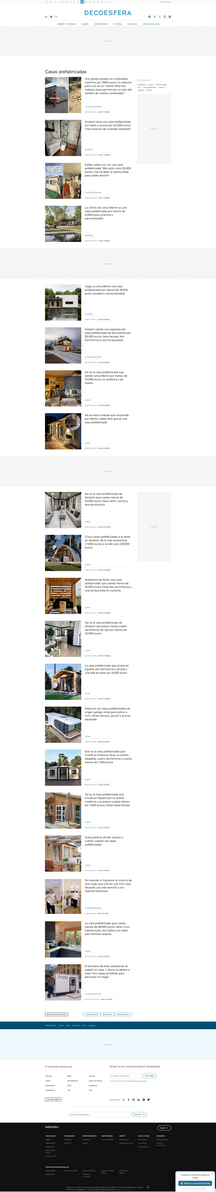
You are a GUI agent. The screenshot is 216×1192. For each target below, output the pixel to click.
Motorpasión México (124, 1172)
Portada (108, 1014)
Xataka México (51, 1171)
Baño (68, 1025)
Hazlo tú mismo (95, 1081)
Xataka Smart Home (50, 1151)
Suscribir (149, 1076)
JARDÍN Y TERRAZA (66, 24)
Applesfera (50, 1147)
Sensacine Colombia (86, 1175)
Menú (46, 16)
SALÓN (85, 24)
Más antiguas (123, 1014)
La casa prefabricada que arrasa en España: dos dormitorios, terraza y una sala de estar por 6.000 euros (107, 669)
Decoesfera (142, 1143)
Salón (48, 1081)
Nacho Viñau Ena (92, 999)
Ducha (149, 90)
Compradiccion (143, 1147)
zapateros (92, 1025)
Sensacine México (89, 1171)
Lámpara (141, 90)
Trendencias (142, 1139)
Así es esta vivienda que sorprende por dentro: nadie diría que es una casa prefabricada (107, 418)
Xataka (48, 1139)
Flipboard (149, 1099)
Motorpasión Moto (126, 1143)
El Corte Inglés (161, 85)
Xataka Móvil (50, 1143)
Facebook (154, 16)
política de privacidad (139, 1081)
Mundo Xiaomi (51, 1156)
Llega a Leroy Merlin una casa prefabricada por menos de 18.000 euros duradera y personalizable (106, 290)
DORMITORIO (100, 24)
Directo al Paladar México (107, 1172)
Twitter (159, 16)
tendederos (50, 1090)
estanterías (76, 1025)
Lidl (139, 87)
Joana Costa (90, 742)
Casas (87, 400)
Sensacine (86, 1139)
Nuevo (51, 16)
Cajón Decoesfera (93, 107)
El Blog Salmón (162, 1139)
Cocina (92, 1076)
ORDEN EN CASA (151, 24)
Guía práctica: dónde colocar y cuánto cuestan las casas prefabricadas (104, 841)
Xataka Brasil (50, 1174)
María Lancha (91, 112)
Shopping (89, 150)
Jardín (151, 85)
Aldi (90, 1090)
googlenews (170, 16)
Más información (127, 1189)
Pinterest (149, 16)
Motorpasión (124, 1139)
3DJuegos (68, 1139)
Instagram (164, 16)
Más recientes (91, 1014)
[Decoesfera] (108, 11)
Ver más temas (53, 1099)
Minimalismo (72, 1081)
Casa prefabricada (149, 87)
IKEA (84, 1025)
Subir (162, 1128)
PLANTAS (132, 24)
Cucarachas (141, 85)
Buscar (56, 16)
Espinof (85, 1143)
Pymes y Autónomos (160, 1144)
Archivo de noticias (57, 1014)
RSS (138, 1099)
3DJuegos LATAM (70, 1171)
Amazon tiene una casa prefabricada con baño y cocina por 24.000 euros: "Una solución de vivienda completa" (108, 125)
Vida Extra (67, 1143)
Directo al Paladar (107, 1139)
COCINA (117, 24)
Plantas (161, 87)
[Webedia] (52, 1126)
